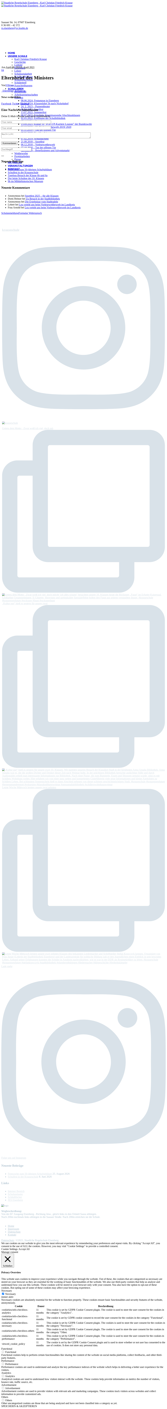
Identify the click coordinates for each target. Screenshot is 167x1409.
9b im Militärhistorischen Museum (25, 181)
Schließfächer (15, 1197)
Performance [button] (7, 1360)
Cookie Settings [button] (9, 1249)
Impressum (13, 1228)
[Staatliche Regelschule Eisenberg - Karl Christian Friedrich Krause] (37, 4)
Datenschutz (14, 1231)
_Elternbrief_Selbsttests (13, 90)
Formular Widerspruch (30, 213)
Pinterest (24, 103)
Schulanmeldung (10, 213)
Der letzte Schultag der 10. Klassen (26, 178)
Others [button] (4, 1397)
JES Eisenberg (15, 1200)
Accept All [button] (24, 1249)
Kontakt (12, 1234)
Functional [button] (6, 1348)
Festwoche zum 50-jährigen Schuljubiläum (30, 169)
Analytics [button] (6, 1372)
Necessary (10, 1294)
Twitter (15, 103)
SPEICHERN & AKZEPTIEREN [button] (19, 1406)
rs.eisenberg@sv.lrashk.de (14, 28)
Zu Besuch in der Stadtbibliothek (43, 198)
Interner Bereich (16, 1191)
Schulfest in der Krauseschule (23, 172)
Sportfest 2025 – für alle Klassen (42, 195)
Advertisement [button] (8, 1385)
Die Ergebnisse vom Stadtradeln (41, 201)
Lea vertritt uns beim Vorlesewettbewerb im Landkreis (47, 204)
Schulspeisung (15, 1194)
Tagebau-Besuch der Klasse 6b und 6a (27, 175)
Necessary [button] (6, 1290)
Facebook (6, 103)
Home (11, 1226)
